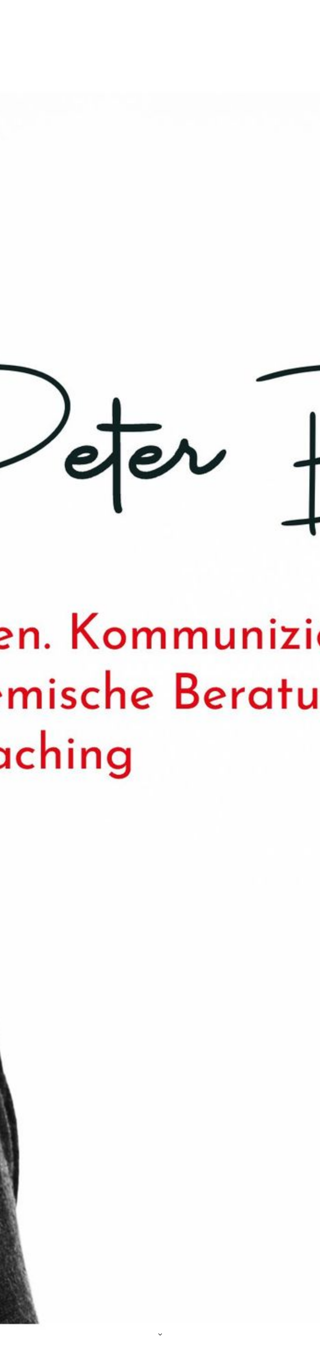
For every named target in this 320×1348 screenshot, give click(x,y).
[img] (160, 674)
